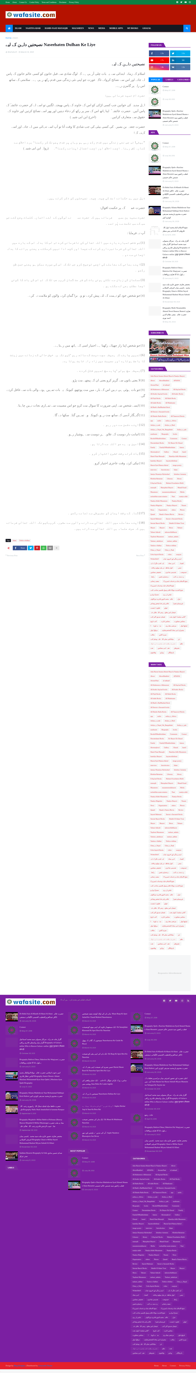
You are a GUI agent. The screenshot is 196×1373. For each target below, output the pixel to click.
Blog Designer (19, 1366)
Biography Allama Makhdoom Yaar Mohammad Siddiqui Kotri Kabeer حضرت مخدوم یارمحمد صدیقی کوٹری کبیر (176, 212)
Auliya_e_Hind (170, 425)
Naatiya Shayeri (172, 505)
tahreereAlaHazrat (171, 532)
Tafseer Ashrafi (155, 532)
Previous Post (12, 555)
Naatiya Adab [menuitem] (33, 28)
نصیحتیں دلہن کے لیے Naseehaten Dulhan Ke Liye (101, 1094)
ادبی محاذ (171, 563)
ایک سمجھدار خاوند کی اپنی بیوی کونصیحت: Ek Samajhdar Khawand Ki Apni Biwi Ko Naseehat (105, 1028)
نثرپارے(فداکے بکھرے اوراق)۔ (163, 643)
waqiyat (178, 554)
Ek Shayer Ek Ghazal (175, 443)
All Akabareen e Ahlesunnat (160, 389)
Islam (15, 38)
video (170, 554)
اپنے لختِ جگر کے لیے (157, 563)
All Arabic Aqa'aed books (159, 394)
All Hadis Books (170, 398)
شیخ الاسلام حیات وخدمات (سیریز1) (162, 586)
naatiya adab (183, 496)
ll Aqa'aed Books (156, 483)
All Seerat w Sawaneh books (160, 412)
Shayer (153, 528)
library (179, 478)
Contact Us (23, 2)
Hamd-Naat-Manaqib (158, 456)
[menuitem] (9, 28)
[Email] (50, 548)
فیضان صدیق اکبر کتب (158, 617)
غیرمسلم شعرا (178, 603)
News (152, 510)
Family (153, 447)
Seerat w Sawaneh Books (174, 519)
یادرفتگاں (171, 652)
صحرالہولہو (155, 594)
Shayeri (162, 528)
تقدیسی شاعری (170, 572)
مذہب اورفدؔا (156, 626)
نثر (179, 639)
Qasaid (153, 514)
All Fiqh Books (156, 398)
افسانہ (181, 563)
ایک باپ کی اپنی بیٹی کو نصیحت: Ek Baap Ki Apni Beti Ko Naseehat (105, 1055)
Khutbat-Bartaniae (157, 478)
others (174, 510)
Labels (169, 80)
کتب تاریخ (154, 621)
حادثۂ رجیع (149, 1115)
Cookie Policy (34, 2)
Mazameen (154, 492)
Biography (165, 434)
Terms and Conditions (49, 2)
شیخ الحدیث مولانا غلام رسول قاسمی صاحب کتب (167, 590)
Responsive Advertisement (169, 973)
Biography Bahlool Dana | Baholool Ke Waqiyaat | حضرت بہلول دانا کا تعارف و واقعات (175, 271)
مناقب (153, 635)
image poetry (177, 465)
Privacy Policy (74, 2)
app (152, 421)
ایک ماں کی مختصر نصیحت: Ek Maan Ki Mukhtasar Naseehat (102, 1121)
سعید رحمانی (155, 581)
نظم (181, 643)
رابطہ (152, 577)
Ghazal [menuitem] (146, 28)
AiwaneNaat (155, 385)
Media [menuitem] (101, 28)
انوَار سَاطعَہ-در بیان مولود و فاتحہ (162, 568)
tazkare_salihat (172, 541)
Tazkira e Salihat (156, 545)
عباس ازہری (167, 594)
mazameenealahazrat (169, 492)
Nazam (184, 505)
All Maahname (170, 403)
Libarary (170, 478)
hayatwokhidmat (171, 461)
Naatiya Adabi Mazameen (159, 501)
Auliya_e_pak (181, 429)
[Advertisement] (75, 175)
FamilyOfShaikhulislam (167, 447)
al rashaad (166, 385)
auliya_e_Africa (171, 421)
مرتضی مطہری (171, 626)
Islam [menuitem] (18, 28)
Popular (155, 80)
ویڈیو (162, 652)
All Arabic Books (177, 394)
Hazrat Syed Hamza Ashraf (159, 465)
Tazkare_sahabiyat (157, 541)
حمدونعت (184, 572)
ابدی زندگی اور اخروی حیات (172, 559)
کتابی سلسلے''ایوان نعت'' (177, 617)
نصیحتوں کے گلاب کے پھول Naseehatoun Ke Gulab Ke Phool (102, 1042)
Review (180, 514)
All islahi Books (156, 403)
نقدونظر (176, 648)
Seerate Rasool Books (158, 523)
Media (182, 492)
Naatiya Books (177, 501)
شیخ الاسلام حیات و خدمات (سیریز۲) (175, 581)
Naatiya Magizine (156, 505)
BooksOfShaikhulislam (158, 438)
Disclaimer (62, 2)
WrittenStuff (155, 559)
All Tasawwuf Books (177, 416)
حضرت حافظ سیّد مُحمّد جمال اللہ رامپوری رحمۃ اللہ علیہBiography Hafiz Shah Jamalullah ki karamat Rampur (42, 1108)
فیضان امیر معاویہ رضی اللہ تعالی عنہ (163, 612)
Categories (183, 80)
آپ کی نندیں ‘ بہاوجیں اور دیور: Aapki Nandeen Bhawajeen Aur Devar (100, 1134)
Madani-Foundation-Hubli (175, 483)
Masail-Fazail (182, 487)
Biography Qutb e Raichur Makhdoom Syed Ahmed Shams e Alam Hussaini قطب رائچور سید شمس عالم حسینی (176, 116)
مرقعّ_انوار (154, 630)
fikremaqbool (155, 452)
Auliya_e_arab (155, 425)
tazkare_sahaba (173, 536)
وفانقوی (153, 652)
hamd (184, 452)
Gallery (166, 452)
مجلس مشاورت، (179, 621)
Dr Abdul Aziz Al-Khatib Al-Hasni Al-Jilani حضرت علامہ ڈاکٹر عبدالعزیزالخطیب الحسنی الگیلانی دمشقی (176, 192)
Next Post (140, 555)
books (175, 434)
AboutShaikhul (164, 380)
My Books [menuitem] (132, 28)
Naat (173, 496)
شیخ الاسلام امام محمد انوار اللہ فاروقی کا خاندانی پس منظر (175, 229)
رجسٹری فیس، (164, 577)
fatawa (182, 447)
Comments (173, 438)
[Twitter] (31, 548)
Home (8, 2)
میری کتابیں (162, 635)
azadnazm (154, 434)
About (14, 2)
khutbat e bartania (180, 474)
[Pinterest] (37, 548)
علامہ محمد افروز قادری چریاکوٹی (162, 599)
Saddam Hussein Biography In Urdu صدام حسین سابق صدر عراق (41, 1154)
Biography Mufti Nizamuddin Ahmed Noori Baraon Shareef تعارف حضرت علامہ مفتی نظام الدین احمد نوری (176, 313)
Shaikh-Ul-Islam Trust (176, 523)
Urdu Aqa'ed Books (157, 554)
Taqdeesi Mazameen (157, 536)
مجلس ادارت (165, 621)
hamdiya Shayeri (156, 461)
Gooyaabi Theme (45, 1366)
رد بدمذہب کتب (178, 577)
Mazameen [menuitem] (78, 28)
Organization (163, 510)
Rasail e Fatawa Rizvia (166, 514)
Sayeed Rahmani (156, 519)
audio (159, 421)
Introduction (165, 470)
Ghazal (175, 452)
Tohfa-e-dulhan (24, 540)
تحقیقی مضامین (156, 572)
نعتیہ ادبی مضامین (164, 648)
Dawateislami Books (157, 443)
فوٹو (165, 608)
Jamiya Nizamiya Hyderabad (160, 474)
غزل (178, 599)
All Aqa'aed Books (179, 389)
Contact (166, 86)
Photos (182, 510)
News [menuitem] (91, 28)
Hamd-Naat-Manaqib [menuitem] (56, 28)
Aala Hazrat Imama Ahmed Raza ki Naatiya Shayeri (168, 376)
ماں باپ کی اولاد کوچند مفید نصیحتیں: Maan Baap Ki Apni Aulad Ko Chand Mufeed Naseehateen (104, 1015)
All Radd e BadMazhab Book (160, 407)
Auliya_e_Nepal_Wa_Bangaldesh (162, 429)
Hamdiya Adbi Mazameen (177, 456)
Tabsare (179, 528)
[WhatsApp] (43, 548)
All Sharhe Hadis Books (158, 416)
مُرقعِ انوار (184, 626)
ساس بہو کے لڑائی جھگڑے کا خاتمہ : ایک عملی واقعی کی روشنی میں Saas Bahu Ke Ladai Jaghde (104, 1082)
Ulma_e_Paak (169, 550)
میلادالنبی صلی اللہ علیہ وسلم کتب (162, 639)
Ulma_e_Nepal (155, 550)
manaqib (153, 487)
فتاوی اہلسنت (155, 608)
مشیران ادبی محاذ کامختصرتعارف (173, 630)
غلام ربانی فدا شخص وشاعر (160, 603)
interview (154, 470)
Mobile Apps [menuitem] (116, 28)
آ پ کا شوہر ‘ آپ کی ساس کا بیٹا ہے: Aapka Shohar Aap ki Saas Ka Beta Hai (103, 1107)
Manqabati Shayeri (167, 487)
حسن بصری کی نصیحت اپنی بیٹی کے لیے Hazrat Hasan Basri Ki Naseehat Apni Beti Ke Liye (103, 1068)
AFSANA (177, 380)
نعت (152, 648)
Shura (171, 528)
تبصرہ (179, 568)
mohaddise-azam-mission (159, 496)
